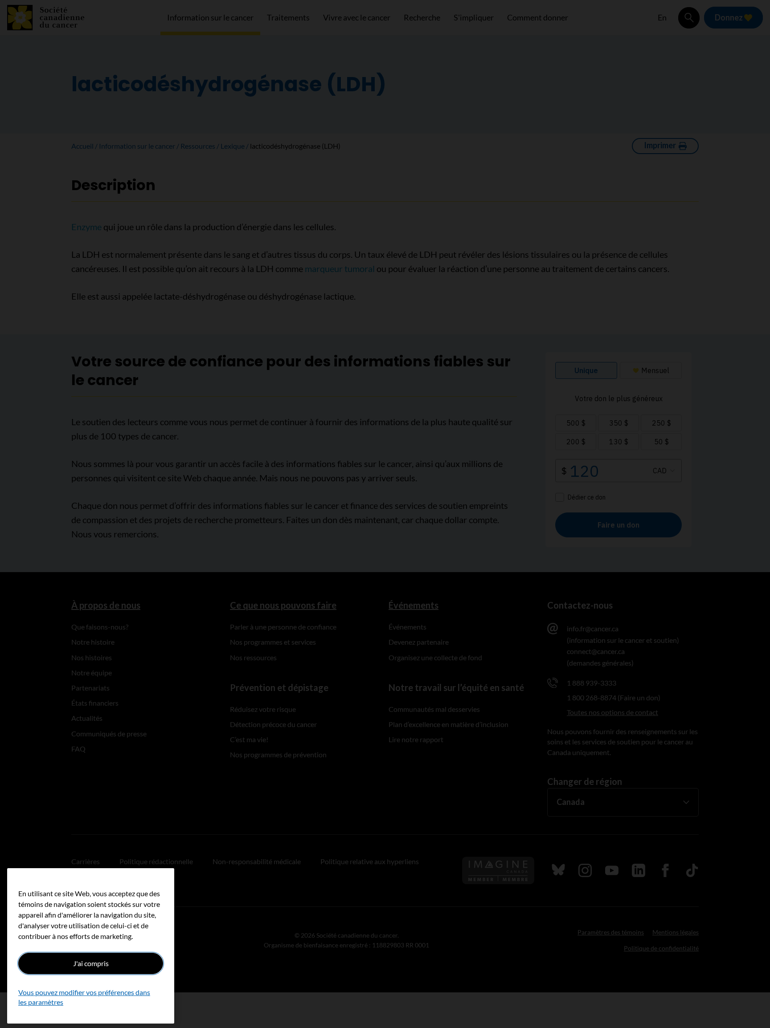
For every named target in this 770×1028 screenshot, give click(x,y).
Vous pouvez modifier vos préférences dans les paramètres (84, 997)
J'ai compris (91, 963)
